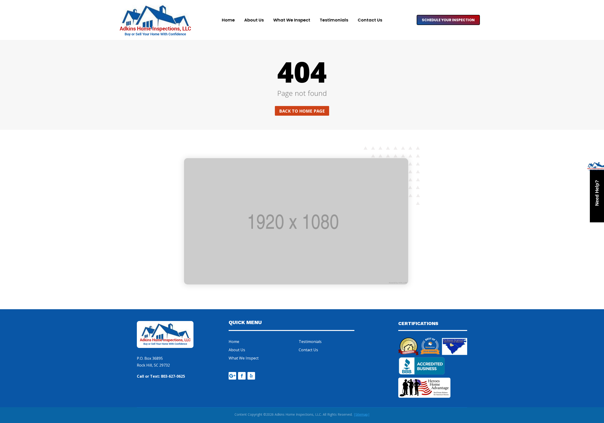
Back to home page (302, 111)
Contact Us (370, 20)
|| (361, 414)
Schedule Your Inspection (448, 19)
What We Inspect (291, 20)
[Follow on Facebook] (242, 376)
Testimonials (334, 20)
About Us (254, 20)
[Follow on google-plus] (232, 376)
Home (228, 20)
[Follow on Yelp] (251, 376)
